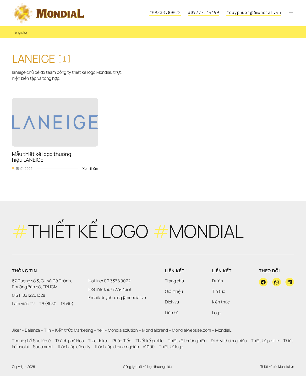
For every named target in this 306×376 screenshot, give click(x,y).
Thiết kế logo (171, 346)
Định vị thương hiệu (229, 340)
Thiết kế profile (150, 340)
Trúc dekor (98, 340)
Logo (216, 312)
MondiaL (223, 330)
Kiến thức (221, 302)
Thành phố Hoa (70, 340)
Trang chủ (19, 32)
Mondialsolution (123, 330)
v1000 (149, 346)
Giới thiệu (174, 291)
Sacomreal (43, 346)
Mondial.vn (286, 366)
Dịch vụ (172, 302)
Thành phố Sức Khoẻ (31, 340)
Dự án (217, 281)
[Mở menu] (291, 13)
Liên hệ (171, 312)
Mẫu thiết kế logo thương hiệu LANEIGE (42, 156)
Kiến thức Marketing (74, 330)
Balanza (32, 330)
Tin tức (218, 291)
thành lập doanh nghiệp (117, 346)
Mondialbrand (155, 330)
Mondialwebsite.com (191, 330)
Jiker (17, 330)
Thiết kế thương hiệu (187, 340)
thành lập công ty (74, 346)
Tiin (47, 330)
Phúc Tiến (122, 340)
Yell (100, 330)
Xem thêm (90, 168)
